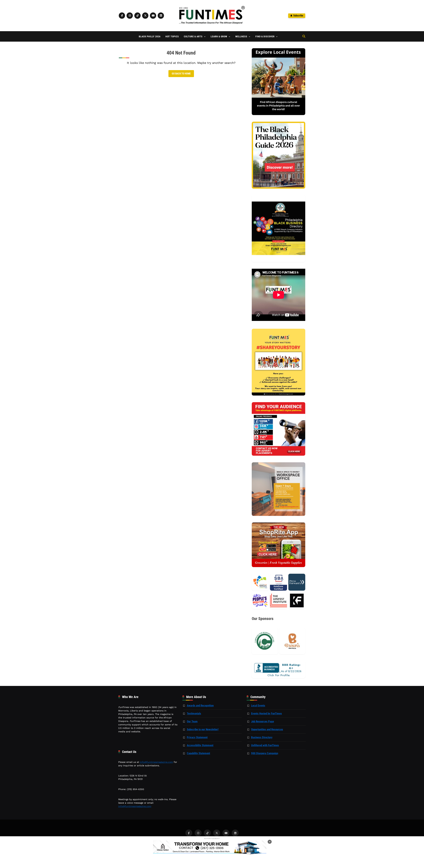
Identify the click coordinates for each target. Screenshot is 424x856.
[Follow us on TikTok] (137, 15)
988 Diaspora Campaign (264, 753)
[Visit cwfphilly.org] (265, 641)
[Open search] (303, 36)
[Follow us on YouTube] (153, 15)
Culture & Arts (193, 36)
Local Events (258, 705)
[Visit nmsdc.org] (260, 582)
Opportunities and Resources (267, 729)
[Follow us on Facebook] (122, 15)
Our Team (192, 721)
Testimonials (194, 713)
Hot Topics (172, 36)
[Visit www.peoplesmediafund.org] (260, 600)
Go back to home (181, 73)
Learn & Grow (219, 36)
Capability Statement (198, 753)
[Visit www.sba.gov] (278, 582)
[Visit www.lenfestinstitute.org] (278, 600)
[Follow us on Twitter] (145, 15)
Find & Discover (265, 36)
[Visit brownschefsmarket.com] (292, 641)
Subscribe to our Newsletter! (202, 729)
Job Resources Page (262, 721)
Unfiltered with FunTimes (265, 745)
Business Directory (261, 737)
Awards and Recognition (200, 705)
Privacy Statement (197, 737)
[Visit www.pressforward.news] (296, 582)
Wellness (241, 36)
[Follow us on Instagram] (130, 15)
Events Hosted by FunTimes (266, 713)
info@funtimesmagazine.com (156, 762)
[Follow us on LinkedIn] (161, 15)
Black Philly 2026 (149, 36)
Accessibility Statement (200, 745)
